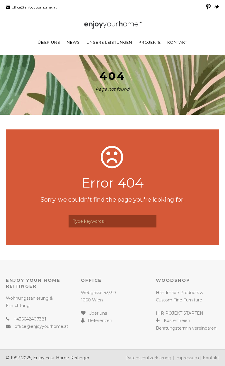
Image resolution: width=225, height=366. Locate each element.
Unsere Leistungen (109, 42)
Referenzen (100, 320)
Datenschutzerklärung (148, 357)
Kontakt (177, 42)
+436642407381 (30, 319)
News (73, 42)
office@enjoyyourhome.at (41, 326)
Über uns (49, 42)
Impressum (187, 357)
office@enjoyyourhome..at (34, 7)
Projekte (150, 42)
